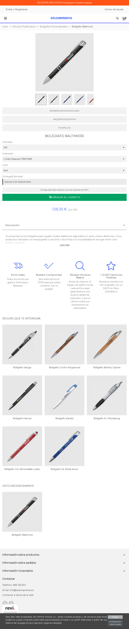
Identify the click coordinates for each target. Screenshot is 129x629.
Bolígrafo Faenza (22, 418)
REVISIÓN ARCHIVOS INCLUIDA (64, 111)
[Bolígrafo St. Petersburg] (107, 395)
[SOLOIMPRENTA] (61, 18)
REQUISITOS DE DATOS (64, 119)
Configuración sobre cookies (115, 623)
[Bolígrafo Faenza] (22, 395)
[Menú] (5, 18)
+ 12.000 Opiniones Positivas (111, 276)
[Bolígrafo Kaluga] (22, 344)
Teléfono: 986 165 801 (14, 585)
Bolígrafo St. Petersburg (107, 418)
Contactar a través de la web (18, 595)
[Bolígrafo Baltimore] (22, 512)
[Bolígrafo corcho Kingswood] (64, 344)
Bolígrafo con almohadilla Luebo (22, 469)
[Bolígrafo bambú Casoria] (107, 344)
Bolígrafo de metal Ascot (64, 469)
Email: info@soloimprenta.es (18, 590)
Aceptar (115, 617)
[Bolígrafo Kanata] (64, 395)
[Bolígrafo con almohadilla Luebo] (22, 446)
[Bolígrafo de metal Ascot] (64, 446)
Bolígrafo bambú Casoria (106, 367)
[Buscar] (117, 18)
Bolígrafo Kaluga (22, 367)
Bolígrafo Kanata (64, 418)
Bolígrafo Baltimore (22, 534)
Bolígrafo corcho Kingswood (64, 367)
